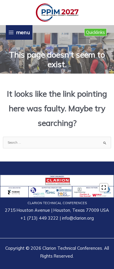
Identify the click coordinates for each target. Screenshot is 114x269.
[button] (95, 32)
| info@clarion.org (76, 218)
